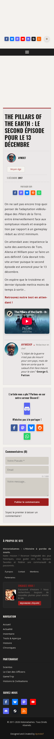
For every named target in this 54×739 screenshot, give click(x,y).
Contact (21, 571)
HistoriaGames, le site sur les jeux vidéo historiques (27, 19)
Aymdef (39, 733)
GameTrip (8, 676)
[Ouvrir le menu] (27, 52)
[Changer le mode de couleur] (47, 39)
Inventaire (8, 633)
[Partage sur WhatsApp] (39, 192)
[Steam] (34, 39)
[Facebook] (6, 39)
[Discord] (28, 39)
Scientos (7, 667)
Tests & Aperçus (12, 638)
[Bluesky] (12, 39)
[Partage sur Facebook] (15, 192)
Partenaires (10, 577)
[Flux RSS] (39, 39)
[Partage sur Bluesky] (27, 192)
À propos (9, 571)
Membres (34, 571)
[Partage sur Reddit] (33, 192)
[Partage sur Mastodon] (21, 192)
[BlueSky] (15, 702)
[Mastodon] (17, 39)
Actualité (7, 629)
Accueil (6, 624)
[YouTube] (23, 39)
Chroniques (9, 647)
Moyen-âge (15, 169)
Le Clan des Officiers (14, 671)
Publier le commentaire (27, 502)
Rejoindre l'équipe (29, 603)
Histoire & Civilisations (15, 681)
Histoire (7, 642)
